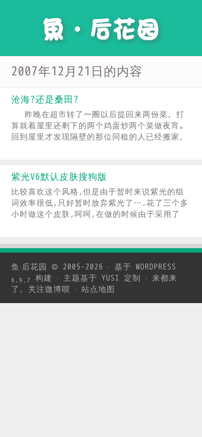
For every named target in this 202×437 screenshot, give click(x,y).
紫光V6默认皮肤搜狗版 (59, 177)
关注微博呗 (49, 289)
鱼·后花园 (29, 267)
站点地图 (98, 289)
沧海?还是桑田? (45, 99)
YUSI (111, 278)
